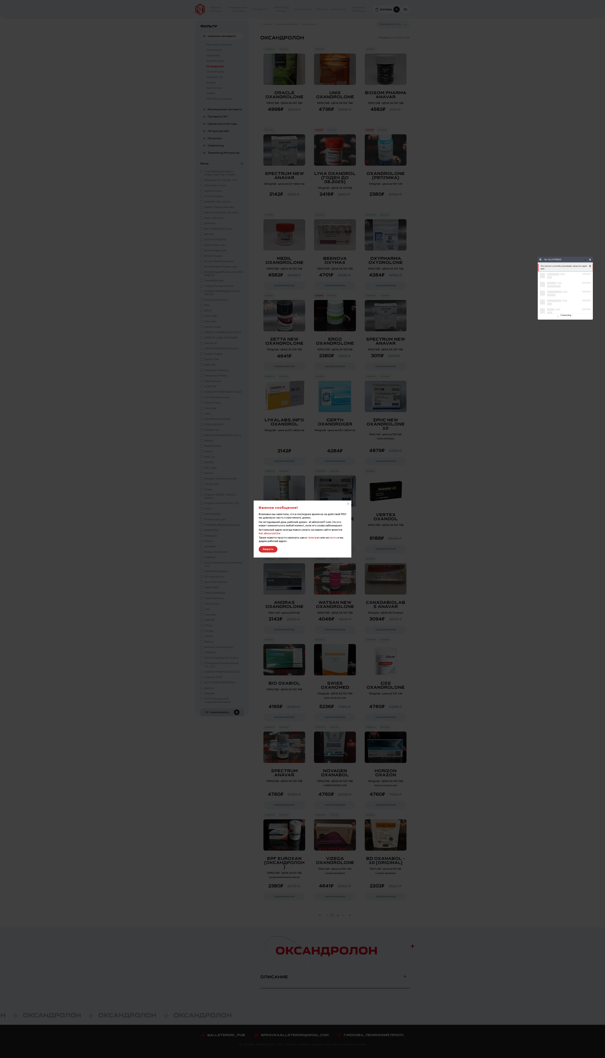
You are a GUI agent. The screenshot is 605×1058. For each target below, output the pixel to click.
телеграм (313, 537)
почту (333, 537)
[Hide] (590, 259)
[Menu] (540, 259)
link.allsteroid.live (269, 533)
